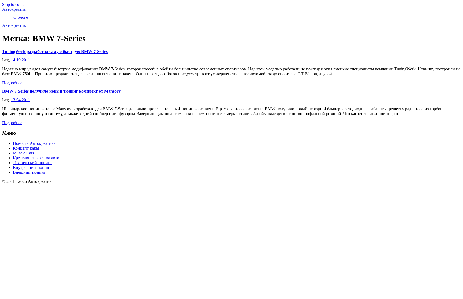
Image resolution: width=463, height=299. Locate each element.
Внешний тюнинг (29, 172)
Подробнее (12, 83)
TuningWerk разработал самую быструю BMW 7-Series (55, 51)
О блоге (20, 17)
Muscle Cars (23, 153)
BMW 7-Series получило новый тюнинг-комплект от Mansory (61, 91)
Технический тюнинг (32, 162)
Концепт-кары (26, 148)
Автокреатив (14, 9)
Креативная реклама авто (36, 158)
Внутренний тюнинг (32, 167)
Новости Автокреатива (34, 143)
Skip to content (15, 4)
